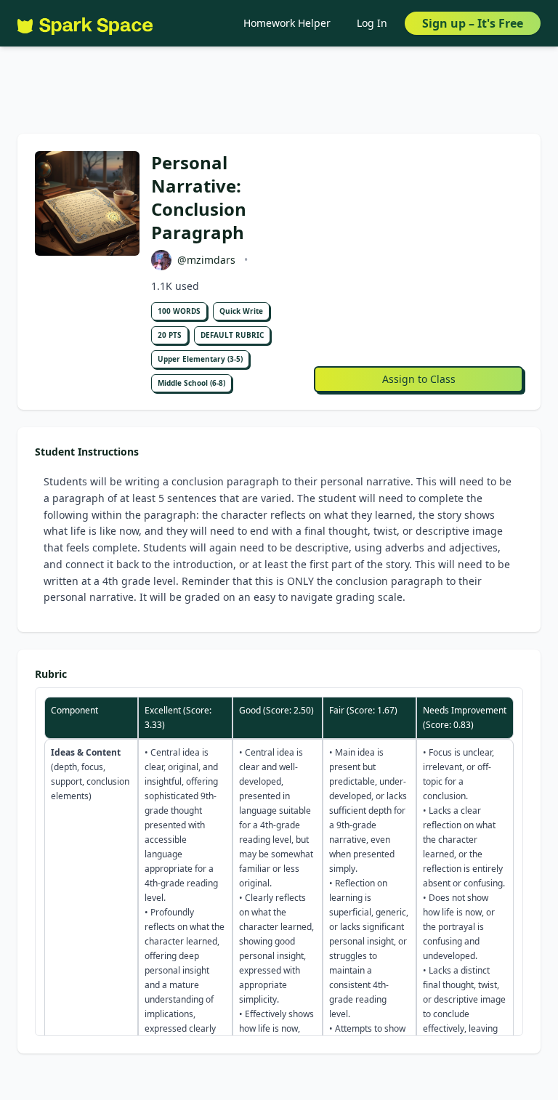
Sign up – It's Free (472, 23)
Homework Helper (287, 23)
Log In (372, 23)
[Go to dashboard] (85, 23)
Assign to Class (419, 379)
